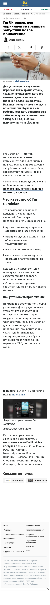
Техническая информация (31, 541)
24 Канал (7, 9)
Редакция (7, 530)
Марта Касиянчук (17, 40)
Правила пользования (35, 530)
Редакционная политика (13, 534)
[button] (8, 47)
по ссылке (18, 394)
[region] (25, 598)
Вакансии (7, 547)
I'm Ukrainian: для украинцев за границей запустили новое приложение (41, 14)
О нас (5, 526)
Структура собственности (13, 551)
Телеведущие (9, 543)
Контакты (30, 546)
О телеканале (9, 538)
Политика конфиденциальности (35, 535)
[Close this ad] (48, 589)
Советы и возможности (23, 14)
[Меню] (5, 3)
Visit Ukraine (22, 81)
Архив (28, 551)
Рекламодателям (33, 526)
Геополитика (25, 9)
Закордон (7, 14)
